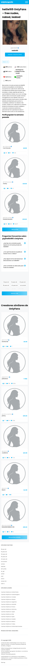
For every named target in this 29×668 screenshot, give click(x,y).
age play (14, 288)
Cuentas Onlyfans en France (8, 607)
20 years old (22, 282)
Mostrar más (14, 293)
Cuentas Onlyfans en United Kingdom (10, 594)
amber (2, 573)
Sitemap (3, 662)
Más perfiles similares (14, 537)
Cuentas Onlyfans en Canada (8, 597)
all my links (21, 288)
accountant (23, 285)
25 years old (6, 285)
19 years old (14, 282)
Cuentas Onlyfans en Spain (7, 616)
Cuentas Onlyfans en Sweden (8, 619)
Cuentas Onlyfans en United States (9, 592)
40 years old (14, 285)
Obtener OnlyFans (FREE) (15, 54)
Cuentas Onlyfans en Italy (7, 614)
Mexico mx (5, 62)
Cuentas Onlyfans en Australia (8, 604)
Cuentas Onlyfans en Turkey (8, 624)
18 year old (6, 282)
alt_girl (2, 571)
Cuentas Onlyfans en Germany (8, 609)
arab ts (3, 583)
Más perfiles (15, 229)
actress (7, 288)
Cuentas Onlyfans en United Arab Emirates (11, 626)
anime (2, 578)
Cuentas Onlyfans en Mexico (8, 621)
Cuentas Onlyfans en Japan (8, 611)
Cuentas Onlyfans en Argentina (9, 602)
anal (2, 576)
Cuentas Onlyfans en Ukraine (8, 599)
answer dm (4, 581)
